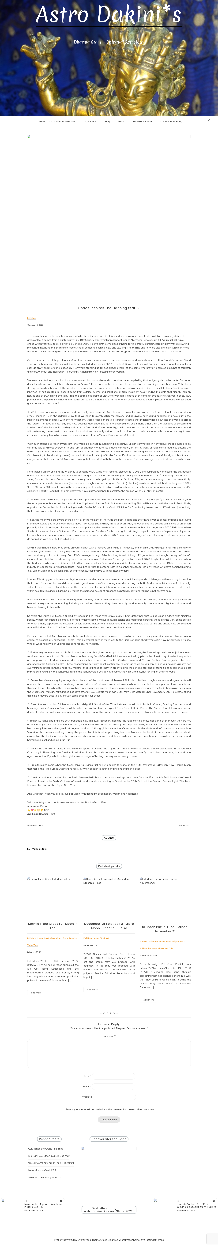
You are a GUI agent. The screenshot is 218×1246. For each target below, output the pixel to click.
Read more (35, 989)
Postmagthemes (154, 1239)
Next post (185, 825)
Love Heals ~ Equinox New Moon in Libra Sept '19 (43, 1206)
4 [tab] (110, 1013)
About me (90, 121)
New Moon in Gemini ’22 (42, 1170)
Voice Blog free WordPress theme (120, 1239)
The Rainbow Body (171, 121)
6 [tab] (117, 1013)
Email (87, 1086)
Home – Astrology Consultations (57, 121)
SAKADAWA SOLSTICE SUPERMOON (51, 1163)
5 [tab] (114, 1013)
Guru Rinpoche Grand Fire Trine (45, 1148)
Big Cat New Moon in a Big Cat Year (48, 1155)
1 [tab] (101, 1013)
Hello (121, 121)
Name (87, 1076)
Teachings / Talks (143, 121)
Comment (109, 1036)
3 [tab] (107, 1013)
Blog (107, 121)
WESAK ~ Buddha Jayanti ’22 (45, 1177)
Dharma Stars (39, 848)
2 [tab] (104, 1013)
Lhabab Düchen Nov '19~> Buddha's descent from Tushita (196, 1206)
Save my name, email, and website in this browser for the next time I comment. (110, 1109)
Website (87, 1096)
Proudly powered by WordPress (72, 1239)
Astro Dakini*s (109, 14)
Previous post (35, 825)
